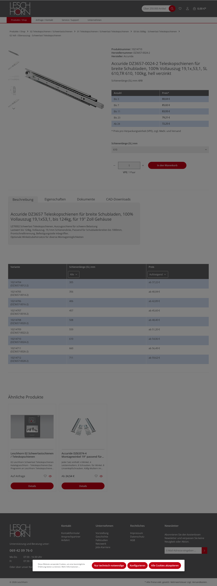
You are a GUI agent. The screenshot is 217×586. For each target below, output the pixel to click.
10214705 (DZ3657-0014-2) (19, 293)
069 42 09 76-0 (21, 550)
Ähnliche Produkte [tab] (25, 397)
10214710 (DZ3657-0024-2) (19, 340)
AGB (132, 540)
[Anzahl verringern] (114, 165)
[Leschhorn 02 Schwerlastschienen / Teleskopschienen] (32, 427)
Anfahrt (65, 540)
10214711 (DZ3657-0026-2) (19, 350)
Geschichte (102, 536)
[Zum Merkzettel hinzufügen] (45, 476)
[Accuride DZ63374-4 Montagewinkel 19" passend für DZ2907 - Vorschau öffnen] (101, 476)
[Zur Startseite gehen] (20, 8)
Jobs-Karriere (103, 547)
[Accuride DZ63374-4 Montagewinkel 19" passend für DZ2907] (83, 427)
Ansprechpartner (70, 536)
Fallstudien (102, 540)
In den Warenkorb (167, 165)
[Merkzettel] (180, 8)
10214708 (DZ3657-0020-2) (19, 321)
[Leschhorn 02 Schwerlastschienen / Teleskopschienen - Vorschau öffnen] (50, 476)
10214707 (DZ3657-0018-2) (19, 312)
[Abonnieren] (204, 550)
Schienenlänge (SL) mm (124, 143)
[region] (56, 88)
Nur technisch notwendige (109, 565)
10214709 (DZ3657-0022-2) (19, 331)
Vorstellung (102, 533)
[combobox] (157, 8)
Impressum (136, 533)
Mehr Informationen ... (71, 567)
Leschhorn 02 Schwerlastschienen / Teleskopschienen (32, 455)
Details (32, 486)
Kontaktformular (70, 533)
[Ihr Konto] (187, 8)
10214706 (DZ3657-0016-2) (19, 302)
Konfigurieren (137, 565)
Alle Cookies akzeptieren (165, 565)
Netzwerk (101, 543)
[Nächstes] (14, 109)
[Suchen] (172, 8)
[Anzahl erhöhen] (143, 165)
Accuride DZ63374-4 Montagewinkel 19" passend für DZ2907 (82, 455)
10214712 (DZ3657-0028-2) (19, 359)
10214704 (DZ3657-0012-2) (19, 284)
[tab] (23, 199)
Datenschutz (137, 536)
